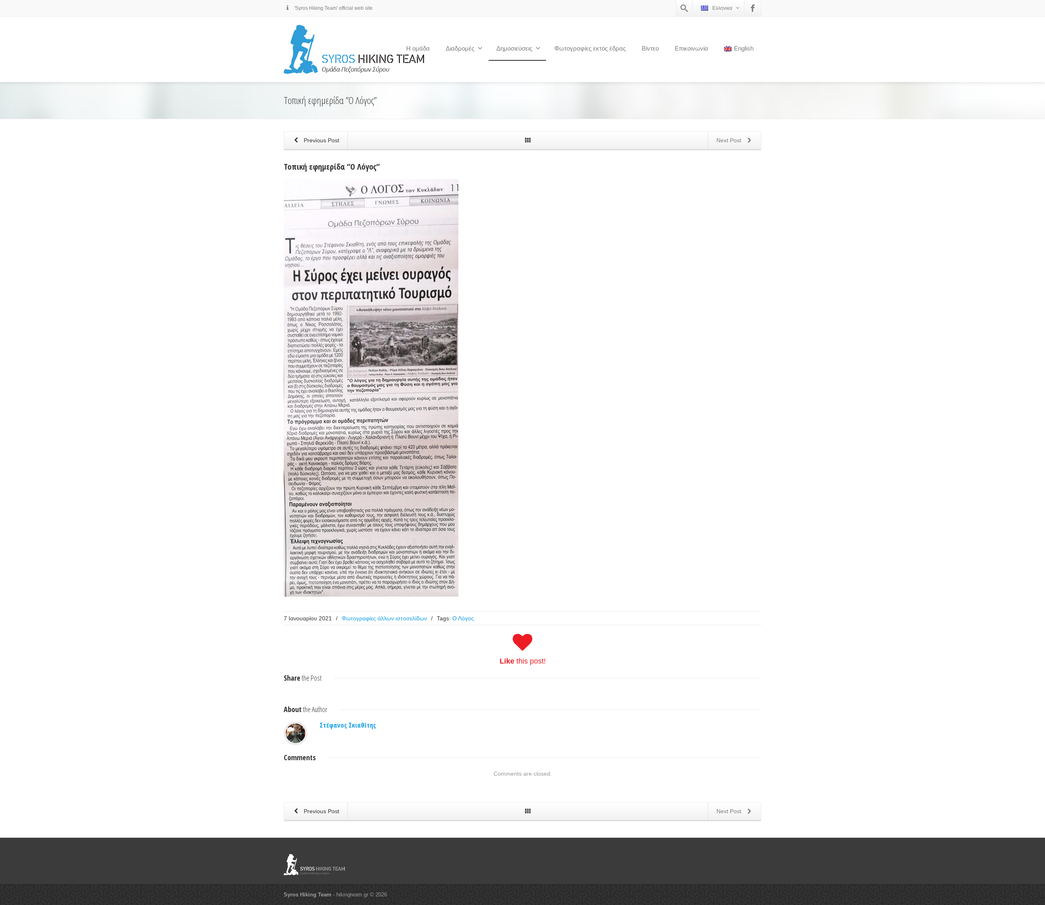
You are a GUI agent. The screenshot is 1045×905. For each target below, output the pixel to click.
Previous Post (320, 140)
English (744, 48)
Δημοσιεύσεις (514, 48)
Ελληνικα (722, 8)
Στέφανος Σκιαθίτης (348, 725)
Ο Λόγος (463, 618)
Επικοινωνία (691, 48)
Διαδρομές (460, 48)
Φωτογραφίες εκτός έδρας (590, 48)
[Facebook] (753, 8)
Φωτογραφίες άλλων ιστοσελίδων (384, 618)
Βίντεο (650, 48)
